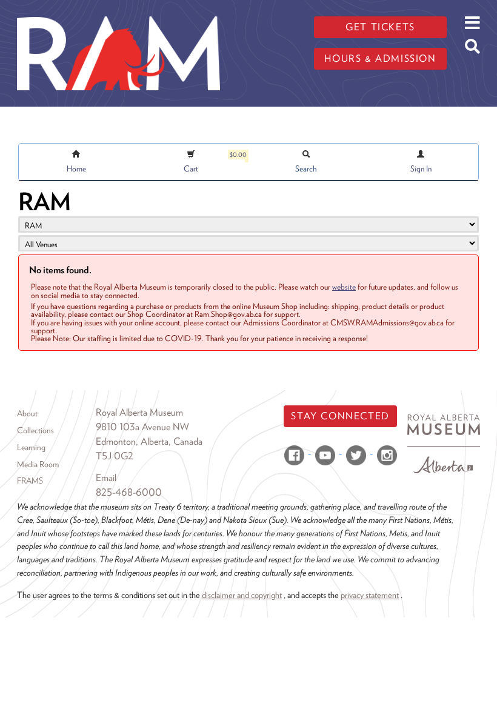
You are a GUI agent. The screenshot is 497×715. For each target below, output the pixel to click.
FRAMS (30, 480)
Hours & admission (380, 58)
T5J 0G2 (114, 456)
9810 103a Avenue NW (142, 427)
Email (106, 478)
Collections (35, 430)
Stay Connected (340, 416)
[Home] (118, 9)
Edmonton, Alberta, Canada (149, 441)
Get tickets (380, 27)
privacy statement (370, 595)
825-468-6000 (129, 492)
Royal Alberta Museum (139, 412)
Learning (31, 447)
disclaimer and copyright (242, 595)
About (27, 413)
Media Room (38, 464)
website (344, 286)
